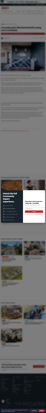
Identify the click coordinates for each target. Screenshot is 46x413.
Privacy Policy (41, 214)
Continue (34, 211)
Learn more (13, 411)
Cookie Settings (34, 410)
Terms (37, 214)
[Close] (42, 193)
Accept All (41, 410)
